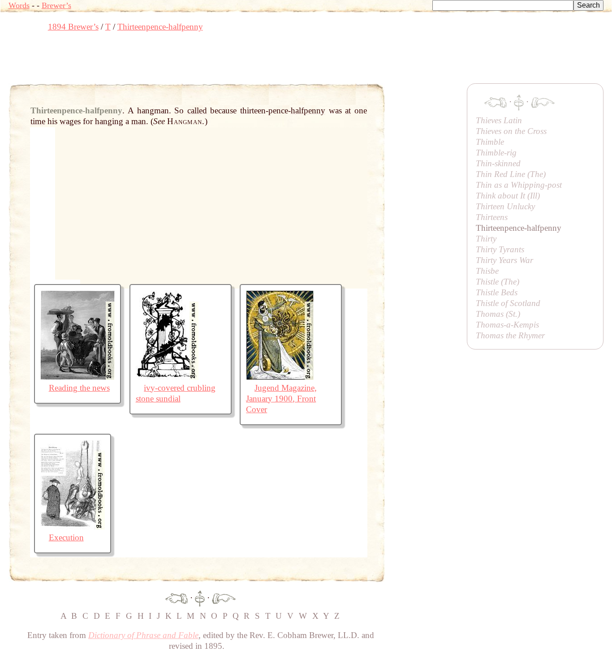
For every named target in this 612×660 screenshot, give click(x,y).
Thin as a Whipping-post (519, 185)
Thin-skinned (498, 163)
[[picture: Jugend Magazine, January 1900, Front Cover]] (280, 377)
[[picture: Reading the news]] (77, 377)
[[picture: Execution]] (72, 526)
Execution (66, 537)
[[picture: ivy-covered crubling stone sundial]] (167, 377)
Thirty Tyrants (500, 249)
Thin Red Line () (511, 174)
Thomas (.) (498, 314)
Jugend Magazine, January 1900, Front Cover (281, 398)
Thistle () (497, 281)
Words (19, 5)
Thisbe (487, 271)
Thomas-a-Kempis (507, 324)
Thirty (486, 238)
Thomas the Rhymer (510, 335)
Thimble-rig (496, 152)
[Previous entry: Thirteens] (176, 597)
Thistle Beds (496, 292)
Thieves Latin (499, 120)
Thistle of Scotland (508, 303)
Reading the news (79, 388)
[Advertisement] (172, 60)
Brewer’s (56, 5)
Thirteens (492, 217)
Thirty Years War (504, 260)
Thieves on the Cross (511, 131)
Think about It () (508, 195)
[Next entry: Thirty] (224, 597)
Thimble (490, 142)
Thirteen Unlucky (505, 206)
